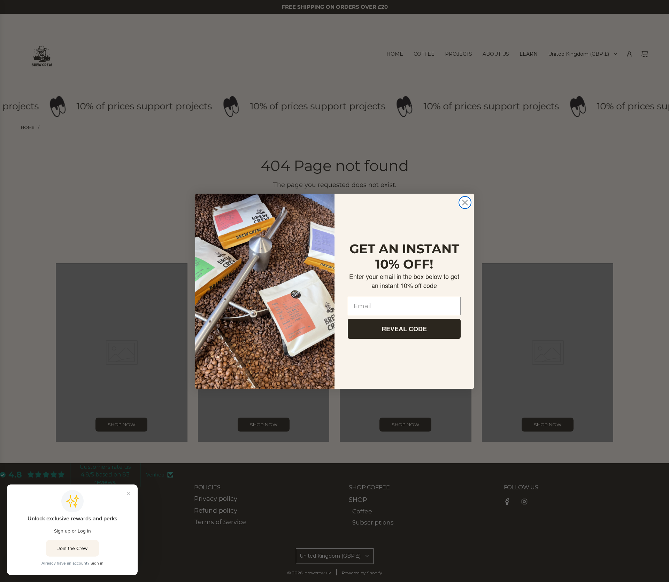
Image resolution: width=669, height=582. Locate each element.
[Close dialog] (465, 202)
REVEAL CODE (404, 328)
